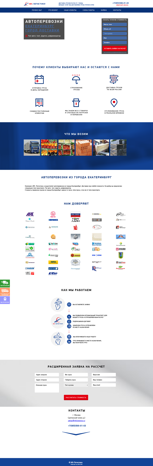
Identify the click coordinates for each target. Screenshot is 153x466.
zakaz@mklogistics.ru (76, 420)
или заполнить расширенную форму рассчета (115, 52)
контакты (117, 10)
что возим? (54, 10)
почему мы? (38, 10)
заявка (105, 10)
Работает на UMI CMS (76, 464)
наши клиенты (72, 10)
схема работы (90, 10)
